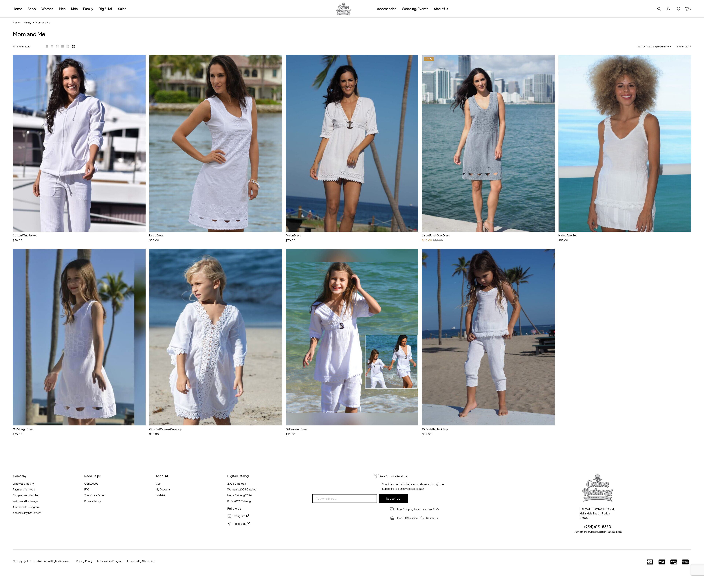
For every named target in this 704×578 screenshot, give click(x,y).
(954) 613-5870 (597, 526)
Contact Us (91, 483)
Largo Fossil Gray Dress (436, 235)
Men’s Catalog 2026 (239, 495)
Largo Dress (156, 235)
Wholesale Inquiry (23, 483)
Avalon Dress (293, 235)
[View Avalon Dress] (352, 143)
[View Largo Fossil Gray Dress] (488, 143)
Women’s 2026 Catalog (241, 489)
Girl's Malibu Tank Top (435, 429)
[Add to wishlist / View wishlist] (678, 9)
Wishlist (160, 495)
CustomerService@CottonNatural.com (597, 531)
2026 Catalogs (236, 483)
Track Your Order (94, 495)
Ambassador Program (26, 507)
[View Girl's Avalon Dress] (352, 337)
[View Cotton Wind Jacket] (79, 143)
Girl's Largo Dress (23, 429)
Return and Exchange (25, 501)
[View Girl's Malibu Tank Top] (488, 337)
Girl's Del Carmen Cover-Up (165, 429)
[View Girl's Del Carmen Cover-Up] (215, 337)
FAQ (86, 489)
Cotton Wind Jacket (25, 235)
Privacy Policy (92, 501)
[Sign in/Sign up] (668, 9)
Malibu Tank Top (568, 235)
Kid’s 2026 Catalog (239, 501)
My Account (163, 489)
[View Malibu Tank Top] (624, 143)
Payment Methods (24, 489)
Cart (158, 483)
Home (16, 22)
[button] (22, 46)
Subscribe (393, 498)
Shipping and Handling (26, 495)
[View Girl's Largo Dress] (79, 337)
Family (27, 22)
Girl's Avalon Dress (296, 429)
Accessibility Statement (27, 512)
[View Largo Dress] (215, 143)
